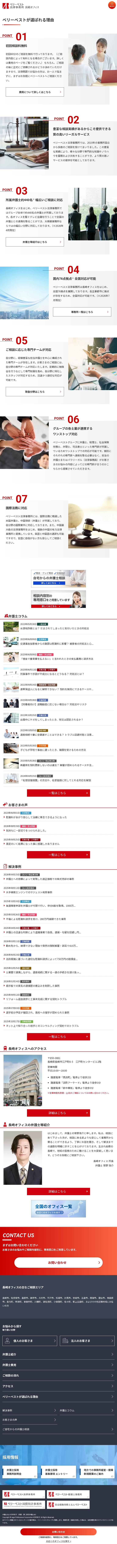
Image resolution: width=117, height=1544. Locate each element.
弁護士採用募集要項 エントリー (56, 1472)
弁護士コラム (67, 1410)
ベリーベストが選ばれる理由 (20, 1397)
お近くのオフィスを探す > (58, 1541)
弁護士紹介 (9, 1354)
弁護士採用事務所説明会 (14, 1472)
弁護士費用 (9, 1365)
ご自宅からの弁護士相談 (15, 1429)
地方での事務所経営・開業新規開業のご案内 (98, 1472)
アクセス (7, 1386)
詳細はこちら (57, 1113)
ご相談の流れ (10, 1375)
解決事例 (7, 1410)
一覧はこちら (57, 793)
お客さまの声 (9, 1419)
